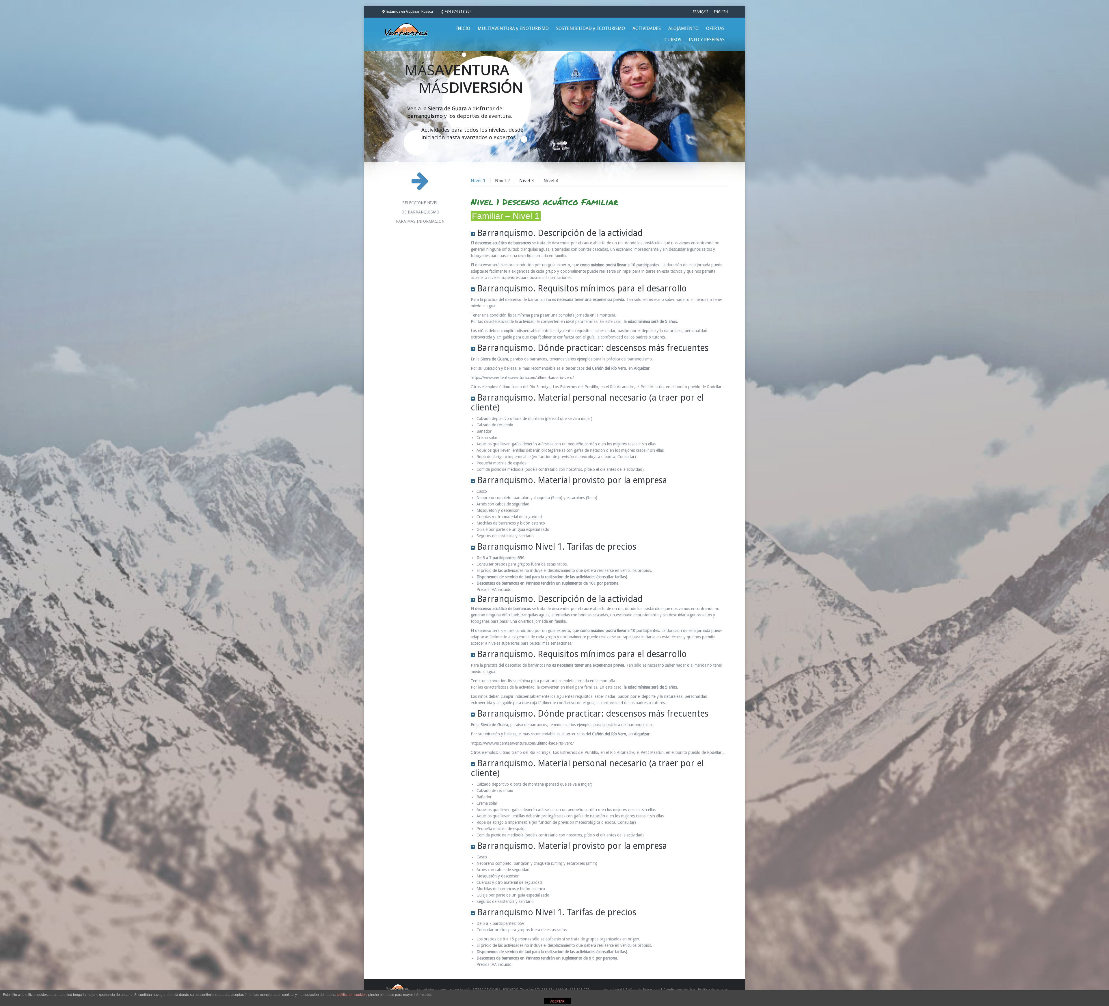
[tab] (480, 181)
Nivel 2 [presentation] (502, 180)
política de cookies (351, 995)
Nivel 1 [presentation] (478, 180)
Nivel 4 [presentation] (551, 180)
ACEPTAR (557, 1001)
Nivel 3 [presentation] (526, 180)
